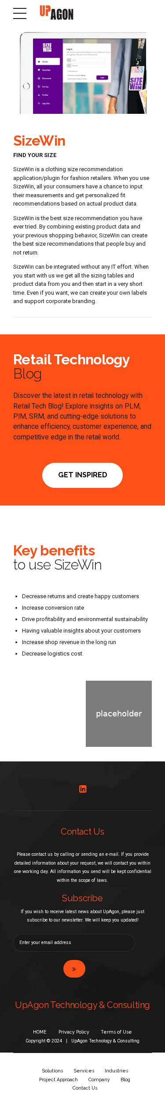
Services (83, 1070)
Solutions (52, 1070)
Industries (116, 1070)
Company (99, 1079)
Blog (125, 1079)
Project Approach (58, 1079)
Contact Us (85, 1088)
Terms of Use (116, 1031)
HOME (40, 1031)
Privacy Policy (74, 1031)
